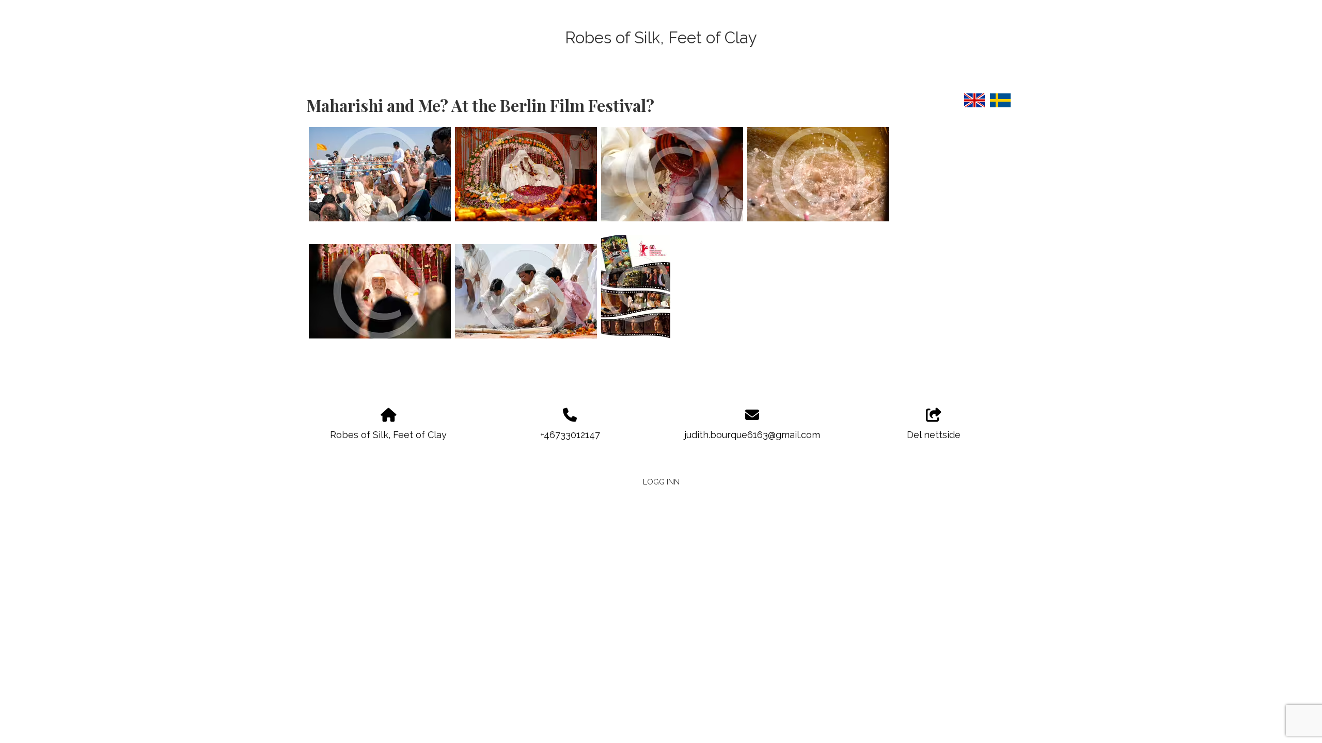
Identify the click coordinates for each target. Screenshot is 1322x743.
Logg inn (661, 481)
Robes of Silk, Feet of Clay (661, 37)
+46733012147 (570, 434)
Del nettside (934, 434)
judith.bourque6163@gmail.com (752, 434)
